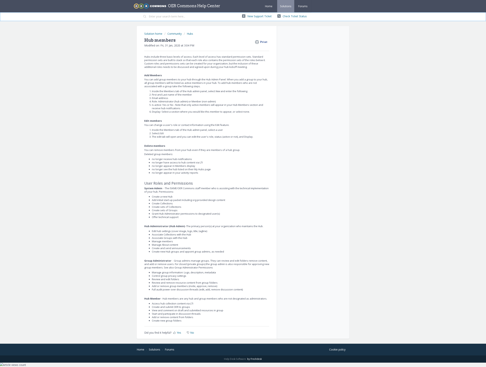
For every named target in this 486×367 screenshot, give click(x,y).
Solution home (153, 33)
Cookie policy (337, 349)
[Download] (236, 137)
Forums (303, 6)
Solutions (285, 6)
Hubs (190, 33)
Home (268, 6)
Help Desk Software (235, 359)
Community (174, 33)
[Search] (145, 16)
